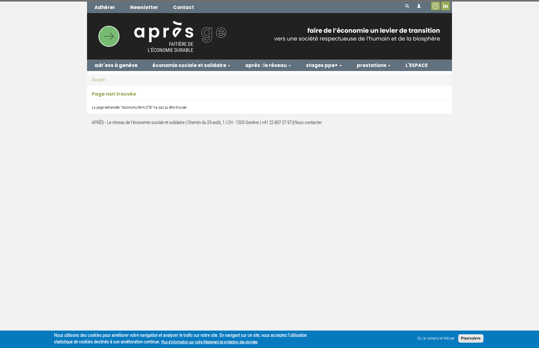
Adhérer (105, 7)
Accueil (98, 80)
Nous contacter (308, 122)
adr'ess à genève (116, 65)
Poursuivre (471, 338)
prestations (372, 65)
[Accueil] (269, 36)
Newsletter (144, 7)
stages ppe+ (322, 65)
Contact (183, 7)
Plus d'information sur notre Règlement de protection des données (209, 342)
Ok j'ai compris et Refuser (436, 338)
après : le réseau (266, 65)
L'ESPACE (416, 65)
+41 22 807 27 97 (277, 122)
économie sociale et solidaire (190, 65)
